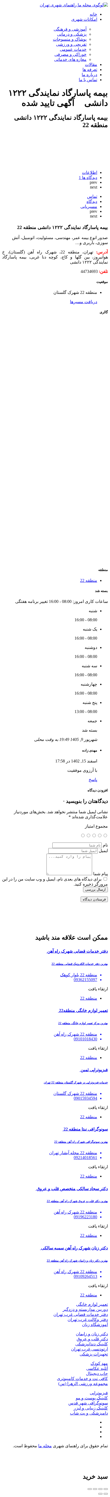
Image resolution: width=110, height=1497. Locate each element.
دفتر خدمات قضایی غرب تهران (80, 1314)
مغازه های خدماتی (70, 59)
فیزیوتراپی (99, 1393)
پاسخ (93, 779)
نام (105, 845)
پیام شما (100, 873)
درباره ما (89, 74)
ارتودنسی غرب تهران (89, 1349)
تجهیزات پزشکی (94, 1354)
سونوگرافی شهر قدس (88, 1403)
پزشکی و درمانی (72, 34)
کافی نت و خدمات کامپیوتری (82, 1378)
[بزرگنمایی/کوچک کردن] (90, 1489)
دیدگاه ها (88, 177)
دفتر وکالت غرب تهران (88, 1319)
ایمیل (103, 850)
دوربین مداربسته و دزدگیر (85, 1309)
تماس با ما (88, 79)
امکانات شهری (84, 19)
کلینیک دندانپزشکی (91, 1344)
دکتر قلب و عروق (92, 1339)
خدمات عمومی (73, 49)
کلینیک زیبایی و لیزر (91, 1408)
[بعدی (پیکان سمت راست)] (100, 1494)
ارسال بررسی (95, 889)
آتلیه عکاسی (97, 1368)
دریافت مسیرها (83, 301)
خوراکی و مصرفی (70, 54)
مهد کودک (99, 1363)
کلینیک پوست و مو (92, 1398)
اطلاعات (89, 172)
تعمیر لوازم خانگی (92, 1304)
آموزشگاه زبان (95, 1324)
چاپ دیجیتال (97, 1373)
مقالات (91, 64)
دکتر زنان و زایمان (92, 1334)
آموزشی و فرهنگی (70, 29)
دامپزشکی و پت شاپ (89, 1413)
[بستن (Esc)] (106, 1489)
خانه (93, 14)
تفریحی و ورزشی (71, 44)
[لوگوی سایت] (74, 5)
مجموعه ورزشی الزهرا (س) (83, 1383)
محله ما (45, 1446)
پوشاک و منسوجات (70, 39)
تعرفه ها (89, 69)
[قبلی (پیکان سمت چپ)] (106, 1494)
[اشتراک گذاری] (100, 1489)
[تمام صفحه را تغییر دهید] (95, 1489)
